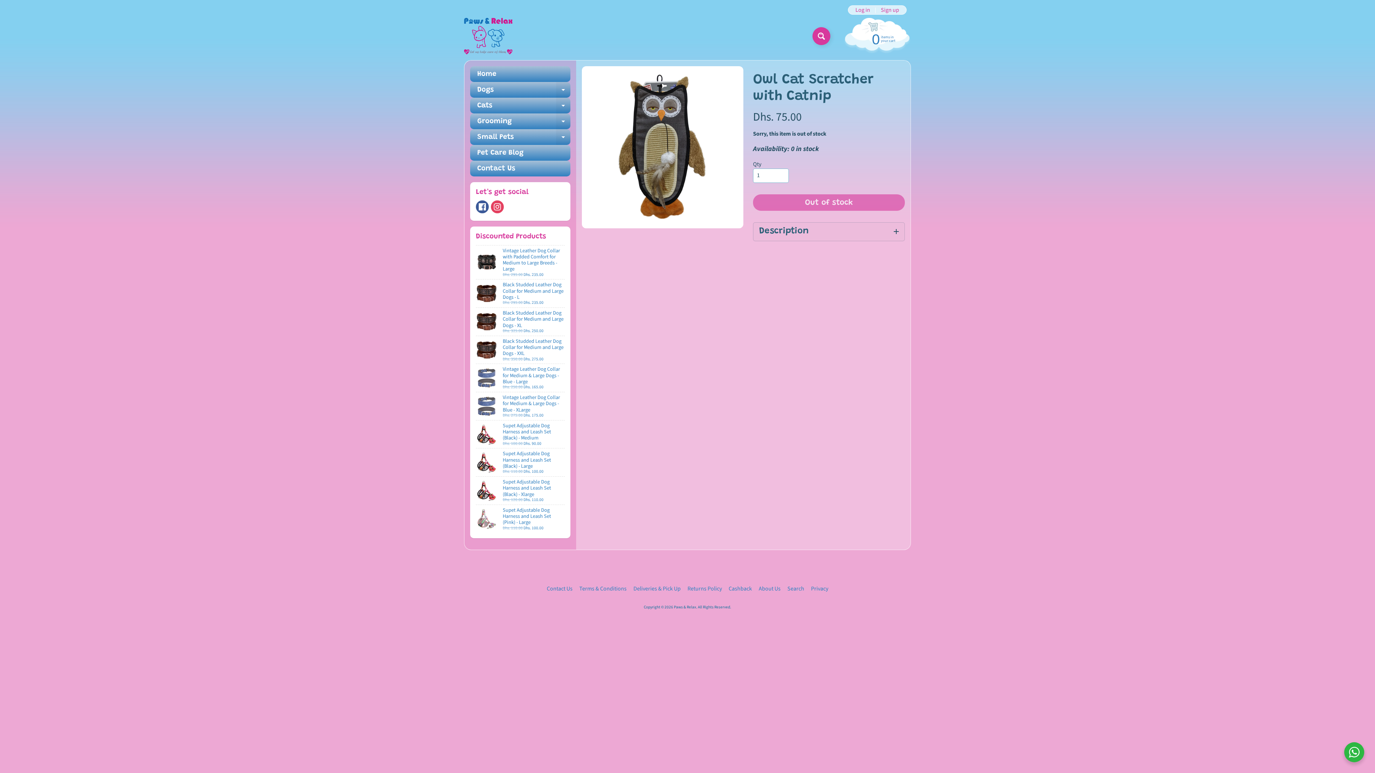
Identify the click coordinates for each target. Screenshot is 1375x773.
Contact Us (496, 168)
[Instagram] (497, 206)
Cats (523, 107)
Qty (757, 164)
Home (486, 74)
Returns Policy (705, 589)
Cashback (740, 589)
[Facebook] (482, 206)
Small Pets (523, 139)
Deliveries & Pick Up (657, 589)
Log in (862, 10)
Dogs (523, 92)
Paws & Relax (685, 607)
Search (795, 589)
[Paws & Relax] (488, 36)
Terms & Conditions (603, 589)
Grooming (523, 123)
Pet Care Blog (500, 152)
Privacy (819, 589)
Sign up (890, 10)
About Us (770, 589)
